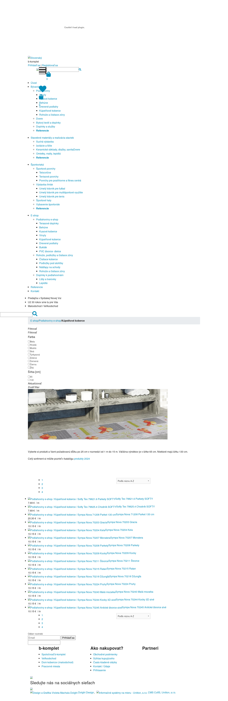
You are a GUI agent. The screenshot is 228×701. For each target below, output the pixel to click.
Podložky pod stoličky (51, 263)
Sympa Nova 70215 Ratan (121, 568)
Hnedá (33, 344)
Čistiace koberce (48, 259)
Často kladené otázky (105, 662)
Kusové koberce (48, 98)
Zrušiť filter (33, 387)
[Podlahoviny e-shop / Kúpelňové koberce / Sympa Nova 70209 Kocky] (67, 553)
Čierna (33, 364)
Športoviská (37, 164)
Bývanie (35, 86)
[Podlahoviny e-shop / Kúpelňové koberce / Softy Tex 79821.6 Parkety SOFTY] (71, 498)
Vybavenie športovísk (48, 204)
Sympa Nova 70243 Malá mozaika (134, 591)
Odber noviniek (35, 633)
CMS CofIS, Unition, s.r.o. (162, 692)
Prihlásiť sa (34, 65)
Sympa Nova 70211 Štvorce (123, 561)
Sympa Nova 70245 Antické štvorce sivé (144, 607)
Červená (34, 361)
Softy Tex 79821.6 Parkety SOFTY (134, 498)
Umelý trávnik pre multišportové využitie (61, 192)
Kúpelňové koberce (50, 110)
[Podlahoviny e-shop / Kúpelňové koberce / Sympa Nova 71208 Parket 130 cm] (72, 514)
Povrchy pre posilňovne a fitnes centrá (60, 180)
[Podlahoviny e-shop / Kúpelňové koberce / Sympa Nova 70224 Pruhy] (67, 584)
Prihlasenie (99, 670)
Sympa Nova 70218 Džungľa (125, 576)
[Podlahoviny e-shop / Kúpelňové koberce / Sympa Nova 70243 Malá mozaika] (71, 591)
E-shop (35, 215)
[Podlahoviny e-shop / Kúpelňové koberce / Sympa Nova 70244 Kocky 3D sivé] (72, 599)
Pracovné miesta (51, 666)
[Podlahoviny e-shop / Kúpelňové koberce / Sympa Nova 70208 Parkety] (68, 545)
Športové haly (43, 200)
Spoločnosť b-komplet (53, 654)
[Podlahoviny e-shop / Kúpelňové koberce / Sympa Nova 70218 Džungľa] (68, 576)
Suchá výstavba (45, 141)
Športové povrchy (45, 168)
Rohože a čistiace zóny (52, 114)
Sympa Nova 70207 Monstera (126, 537)
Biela (32, 341)
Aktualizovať (34, 383)
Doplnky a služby (45, 126)
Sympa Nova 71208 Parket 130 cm (135, 514)
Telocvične (45, 172)
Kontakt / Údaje (101, 666)
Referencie (37, 287)
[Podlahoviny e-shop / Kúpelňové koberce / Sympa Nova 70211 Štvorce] (68, 561)
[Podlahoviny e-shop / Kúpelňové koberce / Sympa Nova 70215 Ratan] (67, 568)
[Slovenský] (35, 57)
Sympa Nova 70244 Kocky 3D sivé (135, 599)
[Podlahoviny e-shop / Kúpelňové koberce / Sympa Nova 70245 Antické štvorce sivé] (75, 607)
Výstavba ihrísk (44, 184)
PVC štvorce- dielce (50, 251)
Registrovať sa (50, 65)
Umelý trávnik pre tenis (51, 196)
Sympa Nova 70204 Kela (119, 530)
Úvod (34, 83)
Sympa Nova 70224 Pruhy (121, 584)
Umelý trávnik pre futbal (52, 188)
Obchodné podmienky (105, 654)
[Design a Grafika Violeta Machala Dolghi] (54, 692)
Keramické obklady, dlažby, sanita (54, 149)
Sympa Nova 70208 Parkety (123, 545)
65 (31, 376)
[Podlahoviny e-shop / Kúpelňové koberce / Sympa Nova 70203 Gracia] (67, 522)
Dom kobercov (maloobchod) (57, 662)
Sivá (32, 351)
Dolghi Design (86, 692)
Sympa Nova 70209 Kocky (121, 553)
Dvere (39, 118)
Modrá (33, 348)
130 (32, 379)
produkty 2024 (82, 458)
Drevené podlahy (48, 106)
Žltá (32, 367)
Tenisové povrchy (48, 176)
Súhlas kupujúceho (103, 658)
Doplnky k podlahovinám (49, 275)
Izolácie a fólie (44, 145)
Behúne (43, 227)
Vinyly (42, 235)
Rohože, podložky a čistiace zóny (54, 255)
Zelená (33, 357)
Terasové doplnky (49, 223)
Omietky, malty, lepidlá (48, 153)
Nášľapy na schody (49, 267)
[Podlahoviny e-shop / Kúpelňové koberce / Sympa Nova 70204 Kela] (66, 530)
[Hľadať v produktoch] (80, 69)
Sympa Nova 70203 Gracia (122, 522)
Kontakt (35, 291)
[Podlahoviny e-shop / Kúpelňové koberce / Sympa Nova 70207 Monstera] (69, 537)
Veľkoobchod (49, 658)
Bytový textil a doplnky (48, 122)
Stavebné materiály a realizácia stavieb (52, 137)
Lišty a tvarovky (47, 279)
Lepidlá (43, 283)
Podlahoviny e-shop (47, 219)
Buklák (43, 247)
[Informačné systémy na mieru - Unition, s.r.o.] (121, 692)
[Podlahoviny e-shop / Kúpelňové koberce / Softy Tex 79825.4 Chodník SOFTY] (72, 506)
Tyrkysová (35, 354)
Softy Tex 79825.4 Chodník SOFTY (135, 506)
